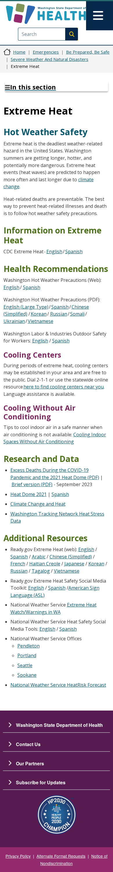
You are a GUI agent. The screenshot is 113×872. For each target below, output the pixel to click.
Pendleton (28, 646)
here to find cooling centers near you (63, 387)
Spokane (27, 675)
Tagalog (41, 571)
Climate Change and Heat (37, 504)
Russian (58, 314)
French (17, 563)
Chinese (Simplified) (71, 556)
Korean (39, 314)
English (54, 251)
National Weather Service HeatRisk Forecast (58, 685)
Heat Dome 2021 (28, 494)
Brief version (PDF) (32, 484)
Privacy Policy (18, 856)
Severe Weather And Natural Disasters (49, 59)
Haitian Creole (44, 563)
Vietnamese (40, 321)
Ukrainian (14, 321)
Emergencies (46, 52)
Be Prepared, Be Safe (88, 52)
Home (19, 52)
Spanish (74, 251)
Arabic (38, 556)
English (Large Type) (25, 307)
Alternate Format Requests (61, 856)
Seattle (24, 665)
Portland (26, 655)
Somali (77, 314)
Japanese (74, 563)
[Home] (45, 13)
